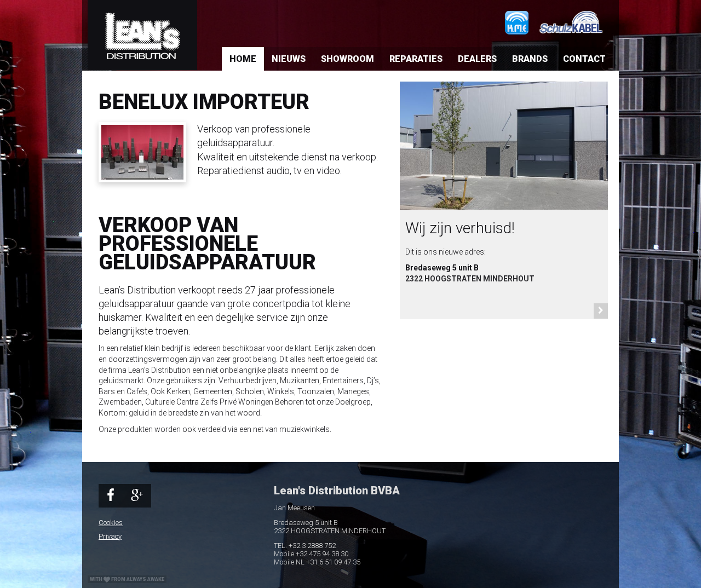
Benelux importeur (204, 102)
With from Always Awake (127, 579)
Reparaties (416, 59)
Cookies (111, 522)
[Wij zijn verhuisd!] (504, 151)
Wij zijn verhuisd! (460, 228)
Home (242, 59)
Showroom (347, 59)
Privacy (110, 536)
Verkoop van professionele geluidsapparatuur (207, 243)
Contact (584, 59)
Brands (530, 59)
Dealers (477, 59)
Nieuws (289, 59)
